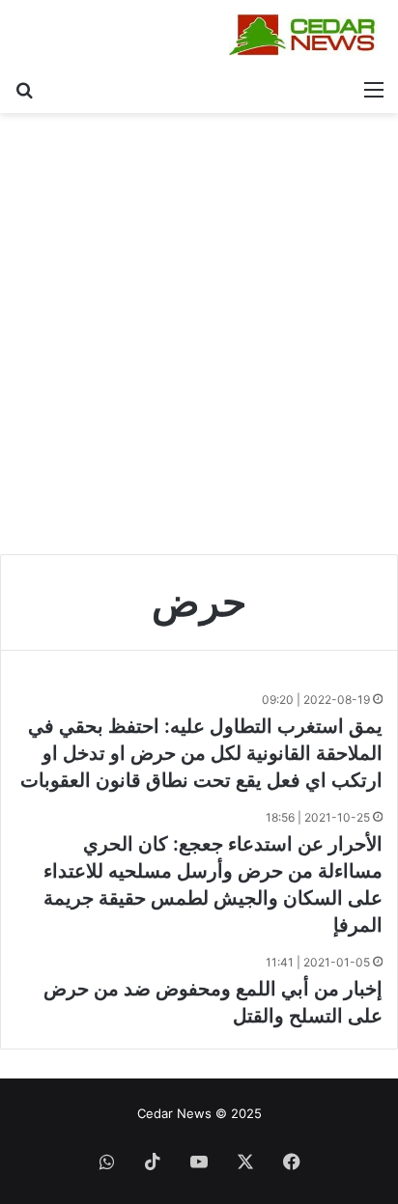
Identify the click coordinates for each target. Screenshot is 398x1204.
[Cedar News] (306, 35)
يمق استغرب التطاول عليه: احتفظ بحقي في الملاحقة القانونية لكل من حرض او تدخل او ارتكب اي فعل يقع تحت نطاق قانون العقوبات (201, 753)
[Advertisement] (199, 341)
